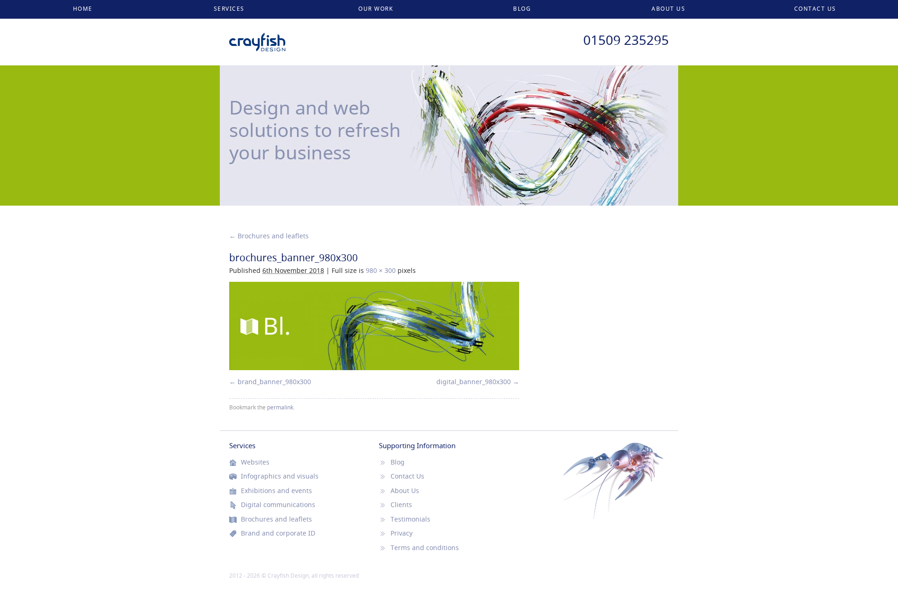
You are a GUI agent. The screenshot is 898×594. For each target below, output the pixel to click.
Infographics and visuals (280, 476)
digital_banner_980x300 (473, 381)
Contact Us (815, 9)
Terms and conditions (425, 548)
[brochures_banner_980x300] (374, 326)
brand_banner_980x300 (274, 381)
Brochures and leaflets (269, 235)
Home (83, 9)
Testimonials (410, 519)
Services (229, 9)
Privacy (402, 533)
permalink (280, 407)
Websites (255, 462)
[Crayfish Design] (257, 37)
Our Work (375, 9)
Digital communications (278, 505)
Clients (401, 505)
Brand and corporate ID (278, 533)
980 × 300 (381, 270)
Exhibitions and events (276, 491)
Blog (522, 9)
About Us (668, 9)
